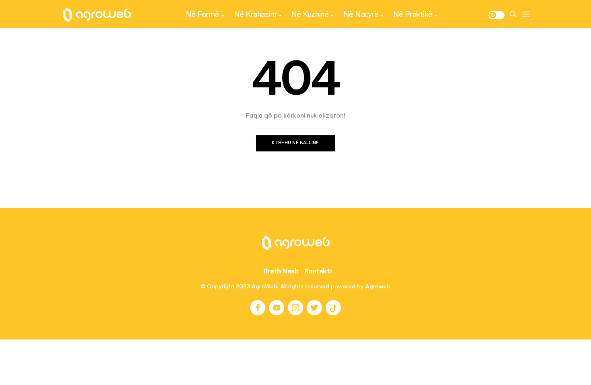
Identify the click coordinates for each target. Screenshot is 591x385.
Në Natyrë (361, 14)
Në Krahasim (255, 14)
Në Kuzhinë (309, 14)
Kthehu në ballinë (295, 143)
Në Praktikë (413, 14)
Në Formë (202, 14)
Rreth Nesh (281, 271)
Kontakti (318, 271)
